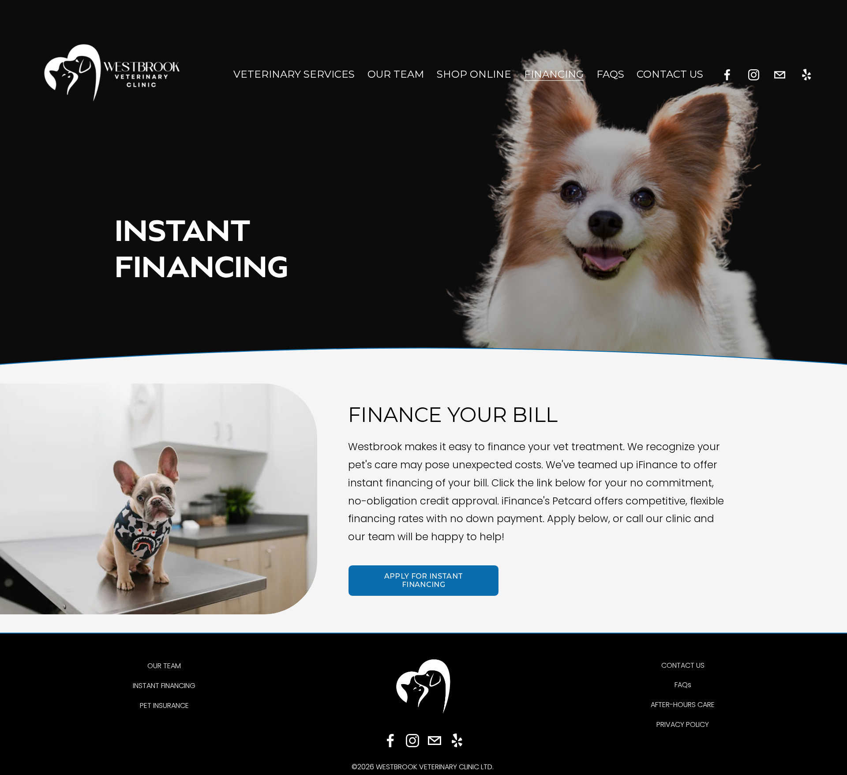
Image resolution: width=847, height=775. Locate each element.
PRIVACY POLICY (682, 724)
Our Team (395, 74)
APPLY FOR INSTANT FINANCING (423, 580)
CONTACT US (683, 665)
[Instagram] (754, 75)
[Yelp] (806, 75)
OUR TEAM (164, 666)
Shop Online (474, 74)
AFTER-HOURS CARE (683, 705)
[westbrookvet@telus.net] (780, 75)
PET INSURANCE (164, 705)
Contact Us (670, 74)
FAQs (610, 74)
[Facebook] (727, 75)
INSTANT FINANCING (164, 686)
